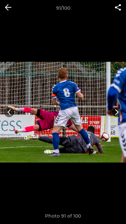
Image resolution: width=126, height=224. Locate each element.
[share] (118, 8)
